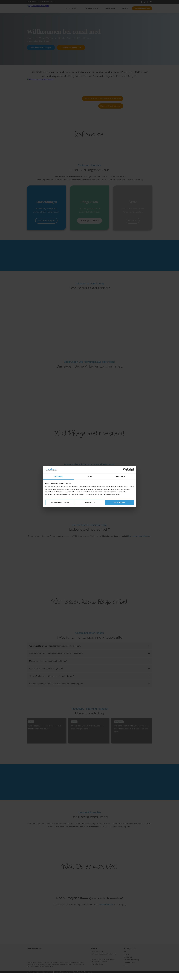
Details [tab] (89, 476)
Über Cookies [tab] (121, 476)
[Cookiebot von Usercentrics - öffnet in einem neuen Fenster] (125, 469)
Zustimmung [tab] (58, 476)
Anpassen (88, 502)
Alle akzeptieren (119, 502)
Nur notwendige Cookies (60, 502)
